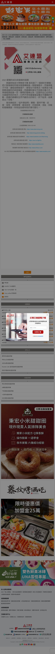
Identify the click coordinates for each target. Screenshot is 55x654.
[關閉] (47, 315)
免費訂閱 (38, 332)
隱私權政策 (40, 336)
